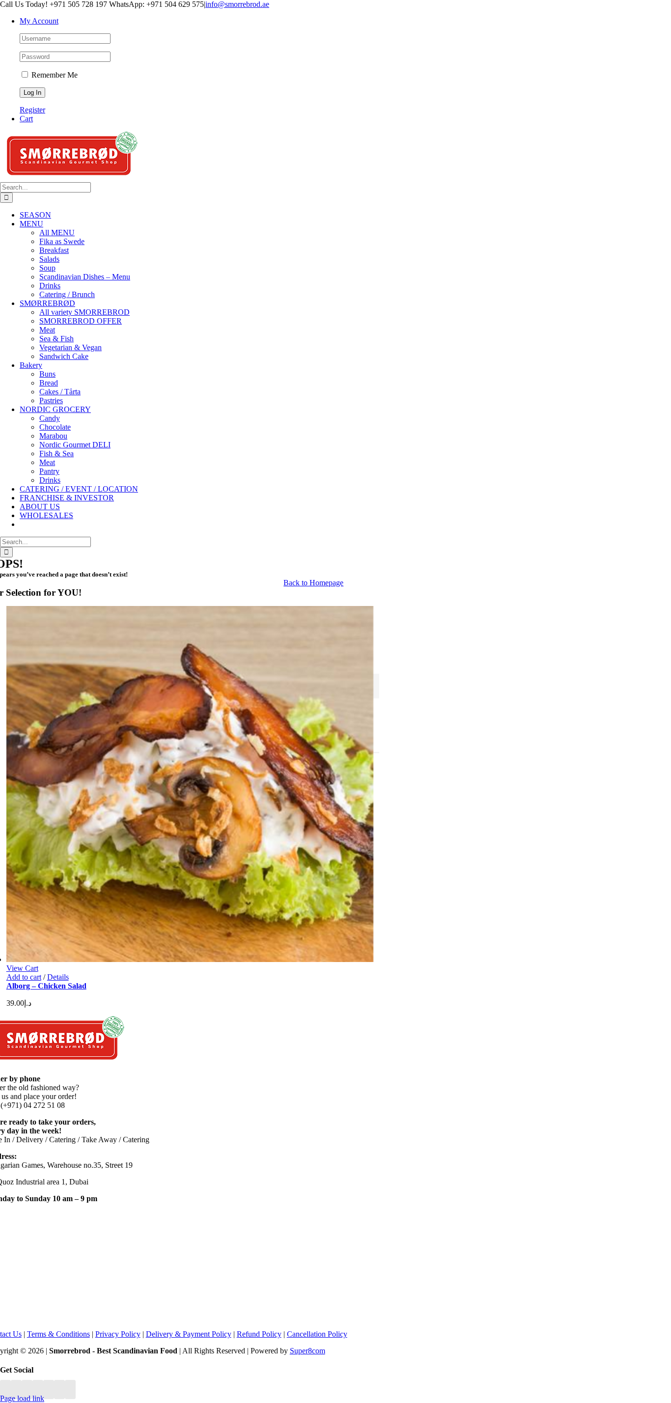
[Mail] (59, 1389)
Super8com (307, 1351)
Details (58, 977)
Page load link (22, 1398)
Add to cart (23, 977)
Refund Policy (259, 1334)
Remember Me (53, 75)
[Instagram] (27, 1389)
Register (32, 110)
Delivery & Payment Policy (188, 1334)
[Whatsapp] (48, 1389)
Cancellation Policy (317, 1334)
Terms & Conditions (58, 1334)
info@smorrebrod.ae (237, 4)
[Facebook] (5, 1389)
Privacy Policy (117, 1334)
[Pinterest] (37, 1389)
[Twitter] (16, 1389)
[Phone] (70, 1389)
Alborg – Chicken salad (46, 986)
